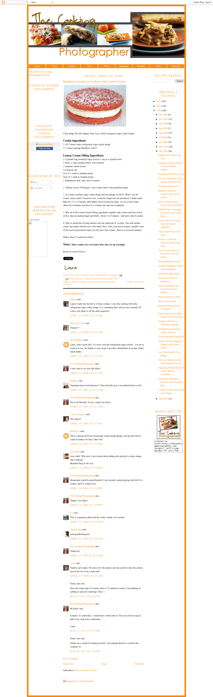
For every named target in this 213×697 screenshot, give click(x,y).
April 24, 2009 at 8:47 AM (86, 372)
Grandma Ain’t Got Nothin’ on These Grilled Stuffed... (170, 166)
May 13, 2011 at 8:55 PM (85, 630)
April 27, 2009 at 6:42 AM (86, 575)
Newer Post (68, 663)
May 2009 (164, 146)
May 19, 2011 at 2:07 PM (85, 651)
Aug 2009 (163, 132)
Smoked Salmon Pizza (168, 186)
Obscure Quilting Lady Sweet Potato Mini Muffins (168, 289)
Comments (38, 187)
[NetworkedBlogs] (44, 144)
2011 (158, 101)
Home (37, 66)
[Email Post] (120, 275)
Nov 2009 (163, 119)
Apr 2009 (163, 151)
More (158, 66)
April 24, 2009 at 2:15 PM (86, 443)
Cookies (71, 66)
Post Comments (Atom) (86, 670)
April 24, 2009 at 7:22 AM (86, 356)
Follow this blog (44, 148)
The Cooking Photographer (82, 363)
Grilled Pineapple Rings (169, 273)
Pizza (106, 66)
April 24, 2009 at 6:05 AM (86, 332)
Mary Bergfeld (76, 339)
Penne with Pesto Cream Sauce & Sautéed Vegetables (169, 224)
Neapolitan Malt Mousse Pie (171, 174)
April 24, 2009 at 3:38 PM (86, 467)
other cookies (96, 282)
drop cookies (79, 282)
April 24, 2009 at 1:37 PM (86, 423)
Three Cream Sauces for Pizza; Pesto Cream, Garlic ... (169, 253)
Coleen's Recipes (77, 414)
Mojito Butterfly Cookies (169, 261)
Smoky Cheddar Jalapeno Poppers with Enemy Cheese (169, 344)
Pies (89, 66)
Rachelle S (75, 431)
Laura (72, 563)
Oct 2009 (163, 123)
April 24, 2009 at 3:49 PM (86, 488)
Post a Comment (70, 658)
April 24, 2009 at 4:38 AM (86, 315)
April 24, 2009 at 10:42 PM (86, 521)
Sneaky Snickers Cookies (169, 296)
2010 (158, 105)
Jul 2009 (163, 137)
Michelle (74, 380)
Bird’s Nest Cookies (167, 301)
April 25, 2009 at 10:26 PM (86, 555)
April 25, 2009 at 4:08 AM (86, 538)
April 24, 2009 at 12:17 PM (86, 406)
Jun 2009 (163, 141)
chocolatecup (76, 529)
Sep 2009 (163, 128)
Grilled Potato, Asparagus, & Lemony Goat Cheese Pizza (170, 213)
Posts (35, 182)
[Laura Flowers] (38, 256)
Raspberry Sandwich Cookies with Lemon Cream (94, 81)
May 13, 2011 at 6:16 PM (85, 596)
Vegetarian (123, 66)
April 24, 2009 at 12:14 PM (86, 389)
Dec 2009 (163, 114)
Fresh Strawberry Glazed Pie (171, 336)
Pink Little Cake (77, 323)
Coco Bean (75, 451)
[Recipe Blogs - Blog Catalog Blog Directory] (92, 279)
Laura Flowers (34, 220)
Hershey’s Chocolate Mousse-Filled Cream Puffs (169, 242)
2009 (158, 110)
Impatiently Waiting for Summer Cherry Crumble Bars (170, 382)
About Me (175, 66)
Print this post (135, 282)
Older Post (139, 663)
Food (54, 66)
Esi (71, 512)
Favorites (141, 66)
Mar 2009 (163, 398)
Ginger (73, 299)
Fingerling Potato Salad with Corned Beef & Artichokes (171, 371)
